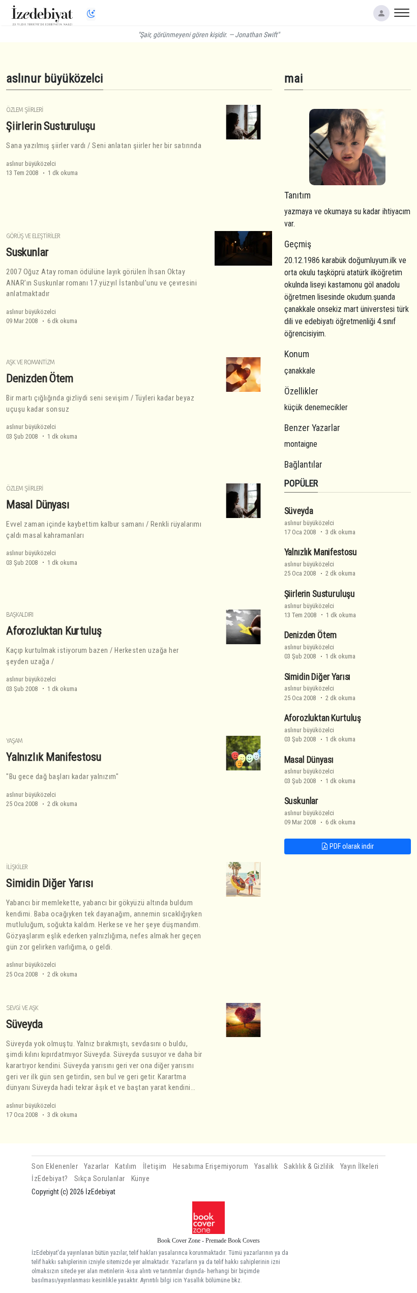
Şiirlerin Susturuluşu (50, 125)
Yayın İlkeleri (359, 1166)
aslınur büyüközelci (31, 163)
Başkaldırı (19, 614)
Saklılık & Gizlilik (309, 1166)
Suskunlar (27, 251)
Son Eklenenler (55, 1166)
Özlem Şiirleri (24, 109)
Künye (140, 1178)
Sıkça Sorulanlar (99, 1178)
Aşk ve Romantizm (30, 362)
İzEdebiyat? (50, 1178)
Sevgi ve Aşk (22, 1008)
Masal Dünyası (38, 504)
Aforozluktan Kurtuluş (53, 630)
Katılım (126, 1166)
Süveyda (24, 1023)
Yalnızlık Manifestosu (53, 756)
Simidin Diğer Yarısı (50, 882)
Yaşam (14, 740)
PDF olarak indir (351, 846)
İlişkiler (16, 867)
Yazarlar (96, 1166)
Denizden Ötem (39, 378)
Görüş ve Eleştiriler (33, 236)
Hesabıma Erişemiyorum (211, 1166)
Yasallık (266, 1166)
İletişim (155, 1166)
